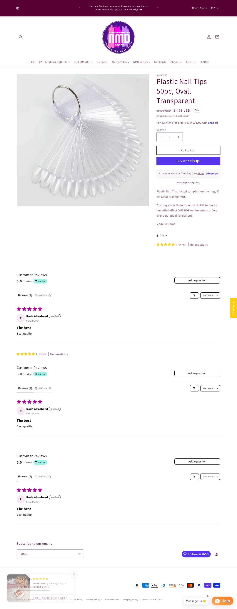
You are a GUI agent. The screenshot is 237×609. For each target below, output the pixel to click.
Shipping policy (130, 599)
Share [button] (163, 235)
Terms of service (111, 599)
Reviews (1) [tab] (25, 295)
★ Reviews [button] (234, 308)
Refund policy (76, 599)
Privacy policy (93, 599)
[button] (21, 37)
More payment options (188, 182)
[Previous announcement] (79, 8)
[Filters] (194, 295)
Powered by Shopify (56, 599)
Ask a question (197, 280)
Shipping (161, 115)
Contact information (152, 599)
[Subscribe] (79, 553)
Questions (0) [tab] (43, 295)
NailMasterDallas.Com (35, 599)
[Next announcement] (158, 8)
